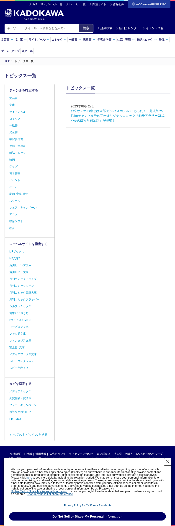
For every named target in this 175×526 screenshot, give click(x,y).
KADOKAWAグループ (149, 454)
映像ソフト (16, 221)
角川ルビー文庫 (18, 272)
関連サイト (99, 4)
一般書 (13, 125)
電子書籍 (14, 173)
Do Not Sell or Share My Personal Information (39, 491)
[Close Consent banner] (167, 461)
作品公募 (118, 4)
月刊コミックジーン (21, 285)
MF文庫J (14, 258)
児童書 (13, 132)
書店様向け (104, 454)
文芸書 (13, 98)
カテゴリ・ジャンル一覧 (47, 4)
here (29, 477)
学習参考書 (16, 139)
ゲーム (5, 51)
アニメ (13, 214)
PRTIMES (15, 418)
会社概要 (15, 454)
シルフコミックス (20, 306)
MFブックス (16, 251)
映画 (12, 159)
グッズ (15, 51)
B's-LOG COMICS (20, 320)
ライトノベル (17, 111)
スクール (27, 51)
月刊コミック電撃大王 (23, 292)
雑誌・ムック (17, 152)
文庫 (12, 105)
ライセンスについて (81, 454)
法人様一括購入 (123, 454)
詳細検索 (106, 28)
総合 (12, 228)
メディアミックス (20, 391)
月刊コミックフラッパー (24, 299)
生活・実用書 (17, 146)
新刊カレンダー (129, 28)
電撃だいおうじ (18, 313)
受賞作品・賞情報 (20, 398)
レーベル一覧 (77, 4)
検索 (86, 28)
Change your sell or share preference (50, 494)
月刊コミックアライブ (23, 279)
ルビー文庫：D (18, 368)
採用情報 (40, 454)
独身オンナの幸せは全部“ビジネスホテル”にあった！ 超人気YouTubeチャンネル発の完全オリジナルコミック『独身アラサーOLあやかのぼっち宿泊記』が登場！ (118, 115)
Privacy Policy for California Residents (87, 505)
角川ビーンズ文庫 (20, 265)
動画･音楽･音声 (18, 193)
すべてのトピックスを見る (28, 434)
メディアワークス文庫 (23, 354)
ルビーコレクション (21, 361)
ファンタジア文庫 (20, 340)
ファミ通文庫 (17, 333)
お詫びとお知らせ (20, 412)
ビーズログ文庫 (18, 326)
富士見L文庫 (17, 347)
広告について (57, 454)
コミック (14, 118)
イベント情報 (155, 28)
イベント (14, 180)
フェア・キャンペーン (23, 207)
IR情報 (28, 454)
